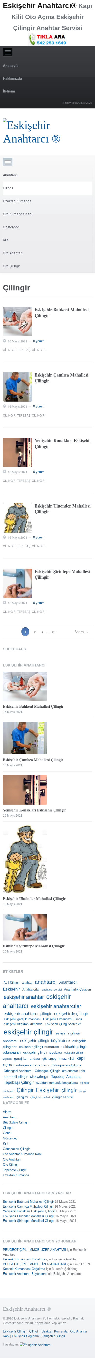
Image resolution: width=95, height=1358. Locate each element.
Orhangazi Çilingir (47, 1071)
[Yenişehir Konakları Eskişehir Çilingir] (17, 452)
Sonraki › (81, 631)
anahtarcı (46, 982)
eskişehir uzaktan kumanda (23, 1024)
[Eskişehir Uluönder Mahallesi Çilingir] (17, 518)
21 (54, 631)
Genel (7, 1133)
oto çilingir (39, 1076)
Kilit (5, 239)
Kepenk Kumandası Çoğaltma (24, 1259)
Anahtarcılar (30, 989)
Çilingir (8, 187)
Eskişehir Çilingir (15, 1331)
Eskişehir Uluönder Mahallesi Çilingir (63, 509)
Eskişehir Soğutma (25, 1335)
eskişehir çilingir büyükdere (45, 1040)
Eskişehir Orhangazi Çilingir (62, 1019)
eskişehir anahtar (24, 997)
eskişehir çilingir (28, 1032)
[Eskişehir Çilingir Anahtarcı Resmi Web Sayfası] (47, 130)
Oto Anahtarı (12, 252)
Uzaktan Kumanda (17, 200)
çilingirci (22, 1097)
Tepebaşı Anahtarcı (66, 1076)
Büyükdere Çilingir (15, 1122)
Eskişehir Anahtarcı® (39, 5)
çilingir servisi (62, 1097)
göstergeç (49, 1058)
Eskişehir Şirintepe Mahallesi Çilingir (62, 574)
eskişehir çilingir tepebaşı (42, 1052)
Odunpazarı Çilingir (66, 1065)
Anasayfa (11, 65)
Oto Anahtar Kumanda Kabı (22, 1154)
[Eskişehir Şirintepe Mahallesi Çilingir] (17, 583)
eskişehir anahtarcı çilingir (28, 1013)
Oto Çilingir (11, 265)
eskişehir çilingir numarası (39, 1047)
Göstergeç (11, 226)
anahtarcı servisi (52, 989)
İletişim (9, 91)
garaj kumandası (27, 1058)
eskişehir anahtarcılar (56, 1006)
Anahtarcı (10, 174)
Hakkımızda (12, 78)
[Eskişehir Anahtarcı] (35, 1344)
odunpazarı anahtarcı (32, 1065)
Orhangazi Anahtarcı (18, 1071)
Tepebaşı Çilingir (31, 350)
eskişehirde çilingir (71, 1013)
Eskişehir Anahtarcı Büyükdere (25, 1274)
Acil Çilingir (11, 982)
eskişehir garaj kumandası (22, 1019)
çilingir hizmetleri (40, 1097)
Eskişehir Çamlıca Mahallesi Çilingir (61, 378)
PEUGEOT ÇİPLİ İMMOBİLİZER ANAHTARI (34, 1250)
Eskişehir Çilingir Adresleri (63, 1024)
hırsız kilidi (66, 1058)
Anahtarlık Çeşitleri (77, 989)
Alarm (7, 1112)
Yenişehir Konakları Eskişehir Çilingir (63, 443)
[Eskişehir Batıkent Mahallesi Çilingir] (17, 321)
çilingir (68, 1090)
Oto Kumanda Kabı (17, 213)
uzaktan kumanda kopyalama (57, 1082)
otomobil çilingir (16, 1077)
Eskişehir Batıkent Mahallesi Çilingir (62, 312)
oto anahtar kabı (73, 1071)
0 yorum (39, 341)
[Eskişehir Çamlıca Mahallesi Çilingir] (17, 387)
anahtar (27, 982)
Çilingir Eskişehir (38, 1090)
